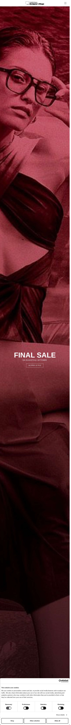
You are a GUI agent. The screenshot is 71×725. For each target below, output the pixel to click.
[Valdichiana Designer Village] (35, 3)
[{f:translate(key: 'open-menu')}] (65, 3)
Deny (12, 721)
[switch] (26, 708)
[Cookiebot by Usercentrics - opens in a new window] (60, 681)
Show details (60, 715)
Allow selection (35, 721)
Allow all (57, 721)
